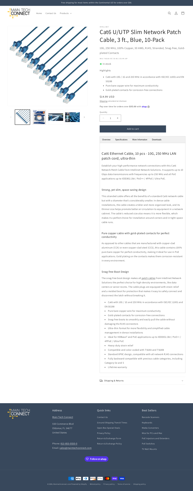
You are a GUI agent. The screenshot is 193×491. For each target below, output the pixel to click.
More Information (139, 140)
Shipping (103, 101)
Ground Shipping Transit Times (112, 422)
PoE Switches (148, 443)
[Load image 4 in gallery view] (72, 117)
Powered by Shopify (79, 484)
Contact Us (102, 417)
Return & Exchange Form (109, 438)
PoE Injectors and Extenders (155, 438)
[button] (65, 13)
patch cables (148, 278)
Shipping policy (139, 484)
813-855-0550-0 (69, 443)
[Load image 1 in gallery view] (22, 117)
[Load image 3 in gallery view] (55, 117)
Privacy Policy (103, 433)
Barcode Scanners (150, 417)
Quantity (103, 112)
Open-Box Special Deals (108, 427)
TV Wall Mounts (149, 449)
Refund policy (95, 484)
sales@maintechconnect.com (76, 447)
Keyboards (147, 422)
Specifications (121, 140)
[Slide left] (11, 117)
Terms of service (124, 484)
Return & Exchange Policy (109, 443)
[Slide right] (84, 117)
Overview (106, 140)
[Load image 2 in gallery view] (39, 117)
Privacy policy (109, 484)
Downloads (156, 140)
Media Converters (150, 427)
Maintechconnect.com (62, 484)
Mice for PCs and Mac (152, 433)
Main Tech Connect (62, 417)
